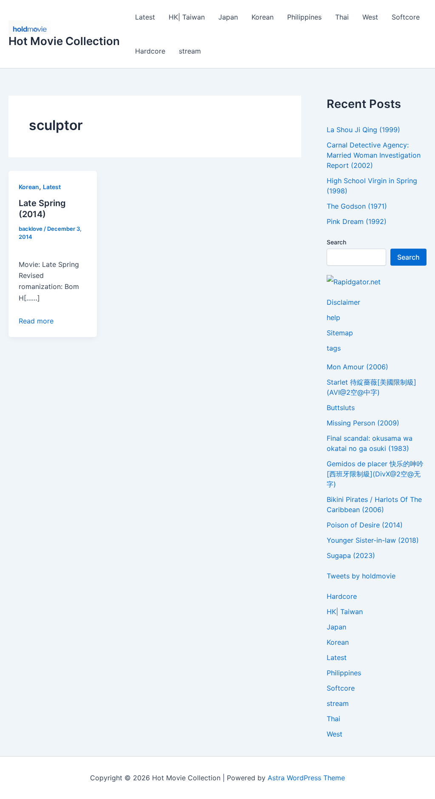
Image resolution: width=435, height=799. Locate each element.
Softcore (406, 17)
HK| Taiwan (187, 17)
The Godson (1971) (357, 206)
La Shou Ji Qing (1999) (363, 129)
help (333, 317)
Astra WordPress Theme (306, 778)
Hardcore (150, 51)
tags (334, 348)
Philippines (304, 17)
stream (190, 51)
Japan (228, 17)
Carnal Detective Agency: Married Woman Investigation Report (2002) (374, 155)
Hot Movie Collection (64, 41)
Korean (262, 17)
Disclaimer (343, 302)
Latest (145, 17)
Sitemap (340, 333)
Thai (342, 17)
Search (336, 242)
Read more (36, 321)
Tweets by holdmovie (361, 576)
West (370, 17)
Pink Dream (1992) (357, 221)
